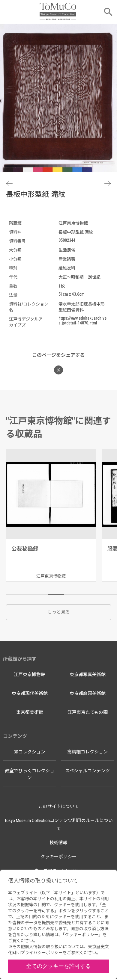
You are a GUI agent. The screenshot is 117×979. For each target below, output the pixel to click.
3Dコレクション (29, 752)
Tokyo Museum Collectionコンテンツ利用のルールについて (58, 824)
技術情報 (59, 842)
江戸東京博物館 (29, 674)
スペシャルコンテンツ (87, 770)
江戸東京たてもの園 (88, 712)
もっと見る (58, 612)
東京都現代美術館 (30, 693)
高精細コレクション (87, 752)
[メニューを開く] (9, 12)
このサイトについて (58, 806)
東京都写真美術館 (88, 674)
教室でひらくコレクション (29, 774)
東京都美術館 (29, 712)
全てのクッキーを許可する (58, 966)
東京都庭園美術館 (88, 693)
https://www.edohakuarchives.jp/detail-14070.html (82, 320)
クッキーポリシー (58, 856)
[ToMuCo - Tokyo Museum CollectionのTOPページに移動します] (58, 12)
